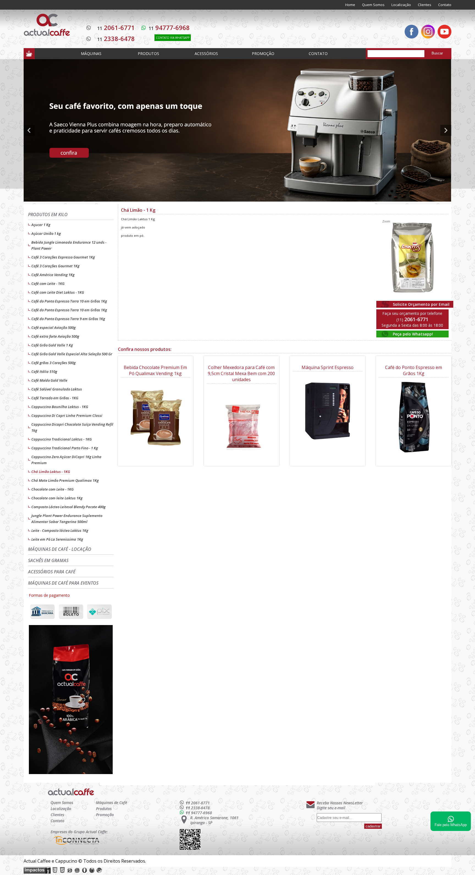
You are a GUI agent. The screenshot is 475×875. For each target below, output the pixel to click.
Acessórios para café (51, 572)
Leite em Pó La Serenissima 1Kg (57, 539)
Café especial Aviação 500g (53, 327)
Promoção (105, 814)
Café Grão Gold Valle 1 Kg (52, 345)
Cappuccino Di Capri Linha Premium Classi (66, 415)
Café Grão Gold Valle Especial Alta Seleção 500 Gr (71, 353)
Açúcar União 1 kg (46, 233)
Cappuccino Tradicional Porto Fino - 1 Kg (64, 447)
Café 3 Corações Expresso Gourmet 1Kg (63, 257)
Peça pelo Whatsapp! (413, 334)
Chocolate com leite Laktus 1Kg (56, 498)
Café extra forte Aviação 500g (55, 336)
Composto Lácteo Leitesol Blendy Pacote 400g (68, 506)
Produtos (104, 808)
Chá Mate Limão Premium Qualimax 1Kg (65, 480)
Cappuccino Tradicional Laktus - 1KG (61, 439)
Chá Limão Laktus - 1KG (50, 471)
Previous (29, 130)
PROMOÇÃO (263, 53)
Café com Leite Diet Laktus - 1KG (57, 292)
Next (445, 130)
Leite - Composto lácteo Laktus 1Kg (59, 530)
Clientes (424, 4)
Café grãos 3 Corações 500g (53, 362)
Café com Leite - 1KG (48, 283)
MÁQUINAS (91, 53)
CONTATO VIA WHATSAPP (172, 38)
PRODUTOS (148, 53)
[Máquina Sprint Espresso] (327, 411)
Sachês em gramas (48, 560)
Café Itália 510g (44, 371)
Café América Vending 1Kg (52, 274)
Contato (444, 4)
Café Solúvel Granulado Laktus (56, 389)
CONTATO (318, 53)
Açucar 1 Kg (40, 224)
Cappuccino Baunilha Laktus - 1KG (59, 406)
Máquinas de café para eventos (63, 583)
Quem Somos (373, 4)
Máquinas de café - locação (59, 549)
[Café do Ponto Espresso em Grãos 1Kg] (413, 417)
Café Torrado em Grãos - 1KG (54, 397)
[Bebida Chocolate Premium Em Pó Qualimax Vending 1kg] (155, 417)
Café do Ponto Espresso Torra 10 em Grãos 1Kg (69, 301)
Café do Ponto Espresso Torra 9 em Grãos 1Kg (68, 318)
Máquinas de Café (111, 802)
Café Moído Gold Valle (49, 380)
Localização (401, 4)
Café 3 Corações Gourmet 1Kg (55, 265)
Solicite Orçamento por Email (421, 304)
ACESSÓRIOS (206, 53)
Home (350, 4)
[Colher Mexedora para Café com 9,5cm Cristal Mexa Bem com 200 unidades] (241, 423)
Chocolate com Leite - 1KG (52, 489)
